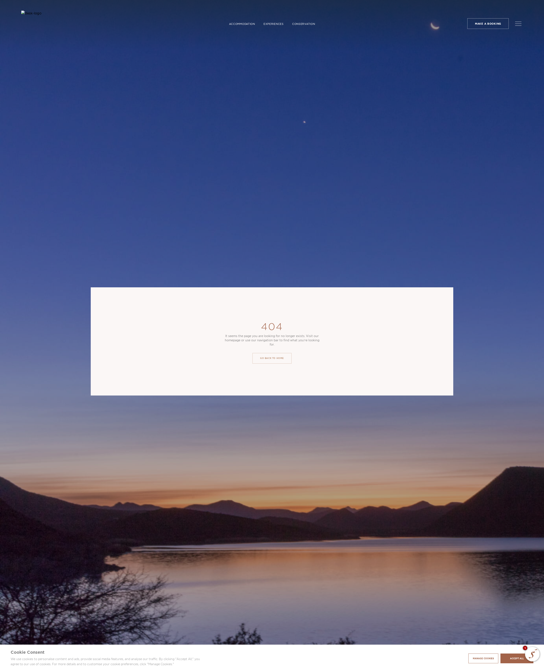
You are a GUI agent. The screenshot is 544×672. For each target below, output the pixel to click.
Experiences (274, 24)
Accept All (517, 658)
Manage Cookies (483, 658)
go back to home (272, 358)
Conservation (303, 24)
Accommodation (242, 24)
